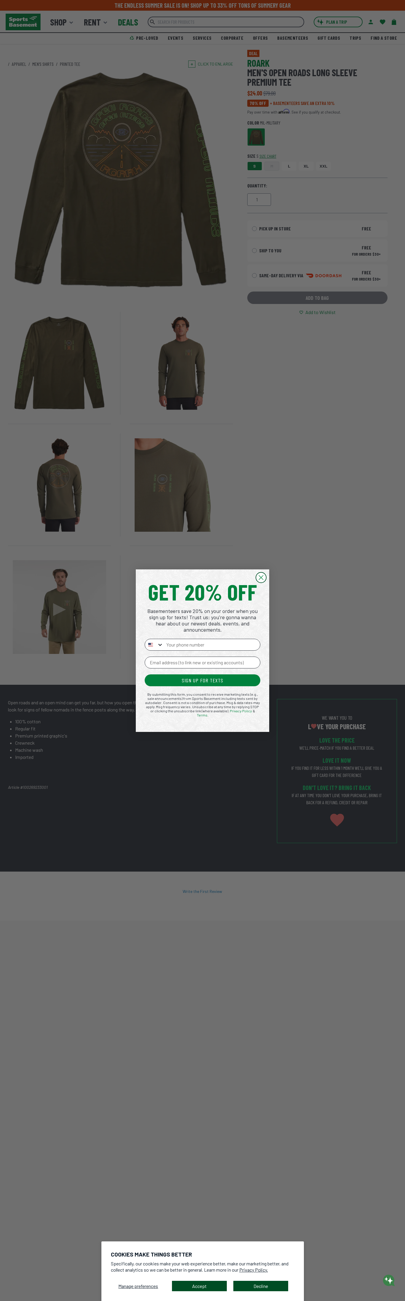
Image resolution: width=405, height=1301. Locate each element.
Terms (202, 715)
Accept (199, 1286)
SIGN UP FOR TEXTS (202, 680)
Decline (260, 1286)
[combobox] (154, 644)
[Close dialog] (261, 577)
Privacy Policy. (253, 1270)
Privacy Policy (241, 711)
